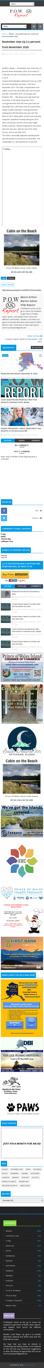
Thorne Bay (24, 1182)
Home (4, 34)
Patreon (4, 555)
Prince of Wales (9, 1182)
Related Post (8, 348)
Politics (35, 1177)
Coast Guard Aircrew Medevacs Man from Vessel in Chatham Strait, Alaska (19, 401)
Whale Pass (25, 1186)
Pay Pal (4, 557)
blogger (7, 440)
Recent (7, 586)
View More (38, 347)
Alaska (11, 34)
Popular (22, 586)
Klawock (5, 1177)
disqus (22, 440)
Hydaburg (15, 1173)
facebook (36, 440)
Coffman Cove (17, 1169)
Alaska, (33, 54)
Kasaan (25, 1173)
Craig (28, 1169)
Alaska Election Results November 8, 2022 (19, 374)
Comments (36, 586)
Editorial (37, 1169)
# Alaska (11, 278)
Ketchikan (35, 1173)
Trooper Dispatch (9, 1186)
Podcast (25, 1177)
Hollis (4, 1173)
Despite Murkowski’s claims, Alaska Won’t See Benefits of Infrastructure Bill (21, 429)
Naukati (15, 1177)
